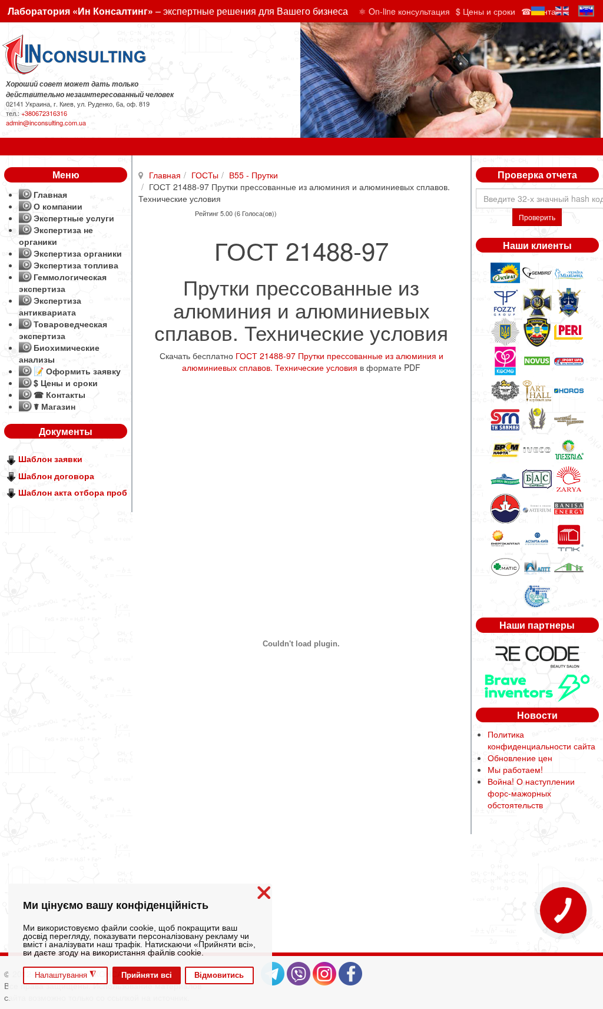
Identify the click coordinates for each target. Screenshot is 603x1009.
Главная (165, 175)
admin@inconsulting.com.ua (46, 122)
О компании (58, 206)
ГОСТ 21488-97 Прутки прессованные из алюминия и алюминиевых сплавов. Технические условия (312, 361)
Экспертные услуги (74, 218)
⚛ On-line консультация (404, 11)
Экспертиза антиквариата (50, 306)
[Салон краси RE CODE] (537, 655)
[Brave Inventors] (537, 686)
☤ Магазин (54, 406)
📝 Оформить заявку (77, 371)
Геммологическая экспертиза (63, 282)
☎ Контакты (59, 394)
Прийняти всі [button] (146, 975)
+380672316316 (44, 113)
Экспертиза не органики (56, 235)
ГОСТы (204, 175)
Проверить (537, 217)
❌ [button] (264, 892)
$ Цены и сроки (485, 11)
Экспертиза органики (78, 253)
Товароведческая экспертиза (63, 329)
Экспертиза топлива (76, 265)
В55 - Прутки (253, 175)
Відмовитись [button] (219, 975)
